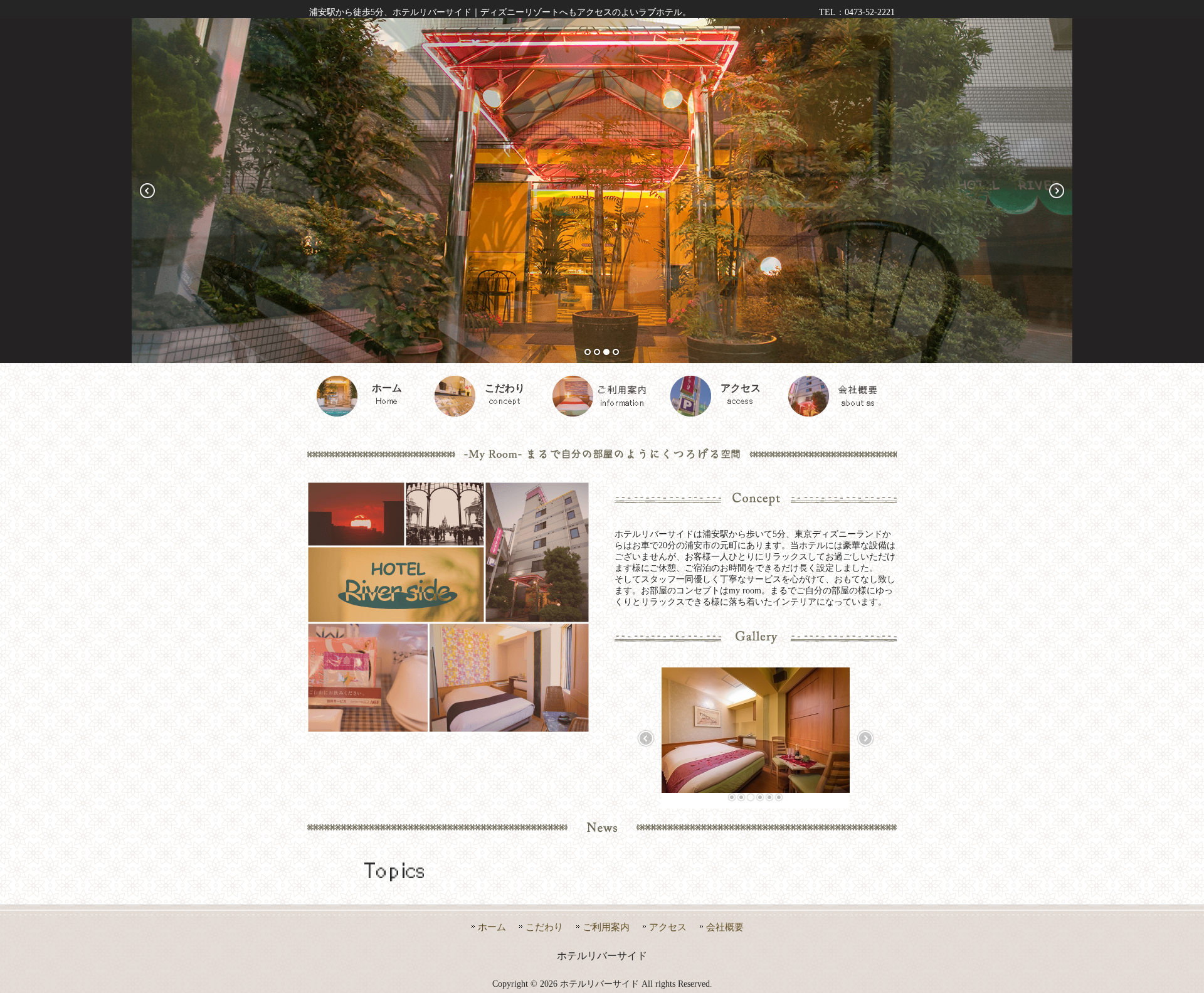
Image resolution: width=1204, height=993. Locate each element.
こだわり (544, 926)
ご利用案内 (606, 926)
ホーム (492, 926)
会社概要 (725, 926)
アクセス (668, 926)
